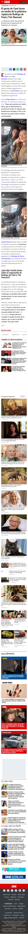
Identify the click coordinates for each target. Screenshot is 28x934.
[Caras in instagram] (4, 890)
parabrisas (14, 733)
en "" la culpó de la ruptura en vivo (13, 101)
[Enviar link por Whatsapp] (17, 69)
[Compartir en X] (14, 69)
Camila (3, 165)
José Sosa (25, 334)
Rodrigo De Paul (15, 334)
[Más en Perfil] (10, 654)
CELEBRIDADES (4, 5)
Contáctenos (7, 915)
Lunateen (10, 899)
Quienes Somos (18, 913)
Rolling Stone (21, 906)
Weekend (13, 897)
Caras (15, 904)
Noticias (14, 894)
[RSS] (20, 890)
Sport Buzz (8, 908)
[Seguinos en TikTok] (16, 890)
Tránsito (21, 918)
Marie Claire (21, 894)
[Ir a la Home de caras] (7, 2)
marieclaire (14, 683)
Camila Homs (5, 334)
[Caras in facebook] (8, 890)
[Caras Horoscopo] (14, 878)
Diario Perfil (6, 894)
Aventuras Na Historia (9, 906)
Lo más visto (7, 781)
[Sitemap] (24, 890)
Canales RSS (8, 913)
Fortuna (6, 897)
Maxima (21, 908)
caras (14, 707)
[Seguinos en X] (12, 890)
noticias (14, 658)
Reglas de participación (11, 918)
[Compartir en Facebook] (10, 69)
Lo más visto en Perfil (11, 826)
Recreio (15, 908)
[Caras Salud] (14, 871)
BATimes (17, 899)
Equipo (22, 915)
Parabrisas (21, 897)
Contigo (21, 904)
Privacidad (16, 915)
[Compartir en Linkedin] (21, 69)
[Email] (25, 69)
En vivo (24, 2)
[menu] (2, 2)
